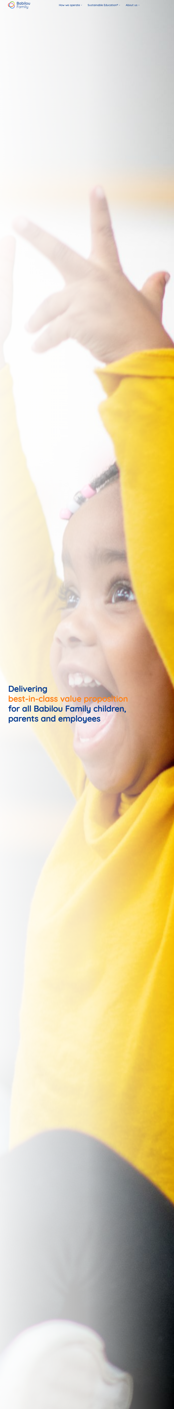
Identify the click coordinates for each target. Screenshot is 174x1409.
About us (131, 5)
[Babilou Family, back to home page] (19, 5)
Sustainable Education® (103, 5)
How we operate (69, 5)
